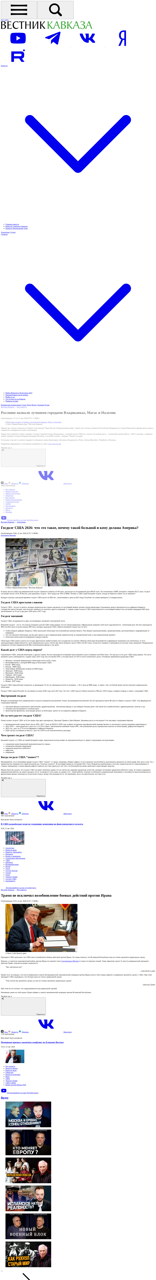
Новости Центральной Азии (16, 228)
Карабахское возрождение (11, 405)
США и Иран (10, 1083)
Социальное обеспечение (15, 858)
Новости (15, 483)
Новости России (11, 491)
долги (7, 869)
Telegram (25, 483)
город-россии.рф (54, 444)
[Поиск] (55, 10)
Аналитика (5, 232)
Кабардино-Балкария (13, 500)
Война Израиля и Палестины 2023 (18, 393)
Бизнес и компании (13, 856)
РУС (3, 20)
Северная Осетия (12, 502)
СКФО (8, 504)
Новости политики (12, 1075)
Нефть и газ (10, 397)
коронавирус (10, 881)
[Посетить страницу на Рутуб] (18, 64)
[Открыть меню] (19, 10)
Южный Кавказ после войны (16, 395)
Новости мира (11, 850)
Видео (34, 405)
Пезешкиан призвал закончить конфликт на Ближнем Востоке (32, 1042)
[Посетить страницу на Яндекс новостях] (122, 46)
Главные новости (12, 224)
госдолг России (11, 871)
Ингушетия (9, 498)
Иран (7, 1077)
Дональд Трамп (11, 877)
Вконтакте (67, 483)
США (7, 860)
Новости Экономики (13, 852)
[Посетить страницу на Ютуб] (18, 46)
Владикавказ (10, 506)
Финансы (9, 854)
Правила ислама (11, 401)
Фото (29, 405)
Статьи (13, 232)
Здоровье (40, 405)
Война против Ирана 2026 (15, 1085)
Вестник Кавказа (7, 407)
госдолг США (10, 879)
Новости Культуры (12, 494)
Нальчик (8, 512)
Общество (9, 496)
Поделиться (40, 466)
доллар (8, 873)
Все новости (22, 407)
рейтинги (9, 508)
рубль (7, 875)
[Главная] (46, 28)
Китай (7, 866)
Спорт (24, 405)
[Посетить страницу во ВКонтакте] (87, 46)
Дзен (6, 483)
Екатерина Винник (8, 535)
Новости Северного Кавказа (16, 226)
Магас (7, 510)
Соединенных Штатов (70, 961)
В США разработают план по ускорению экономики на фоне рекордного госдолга (42, 824)
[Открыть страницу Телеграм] (53, 46)
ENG (7, 20)
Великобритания (12, 864)
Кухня (47, 405)
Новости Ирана (11, 1068)
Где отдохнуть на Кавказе (15, 399)
